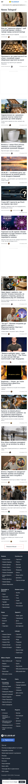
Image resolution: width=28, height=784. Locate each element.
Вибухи (4, 663)
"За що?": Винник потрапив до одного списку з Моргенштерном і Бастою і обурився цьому (13, 326)
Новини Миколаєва (7, 584)
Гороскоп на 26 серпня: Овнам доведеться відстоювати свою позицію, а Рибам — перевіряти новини (14, 234)
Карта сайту (5, 766)
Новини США (6, 637)
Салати (18, 723)
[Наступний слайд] (26, 5)
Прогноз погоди (20, 580)
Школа (18, 572)
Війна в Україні (5, 657)
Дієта (17, 620)
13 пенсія (5, 713)
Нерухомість (5, 599)
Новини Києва (6, 559)
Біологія (4, 620)
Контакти (4, 761)
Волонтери (5, 671)
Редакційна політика (7, 750)
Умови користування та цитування (11, 753)
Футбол (18, 592)
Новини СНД (5, 642)
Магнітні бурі (19, 650)
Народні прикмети (21, 685)
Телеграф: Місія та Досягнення (10, 768)
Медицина (19, 570)
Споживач (19, 637)
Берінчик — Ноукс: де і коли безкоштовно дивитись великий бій (12, 383)
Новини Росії (5, 639)
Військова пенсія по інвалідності (7, 722)
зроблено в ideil (6, 779)
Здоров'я (17, 612)
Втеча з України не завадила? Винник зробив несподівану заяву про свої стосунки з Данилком (13, 474)
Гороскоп (18, 634)
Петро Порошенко (7, 699)
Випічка (18, 713)
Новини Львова (6, 570)
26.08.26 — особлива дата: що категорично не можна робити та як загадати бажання (13, 174)
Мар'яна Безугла (7, 702)
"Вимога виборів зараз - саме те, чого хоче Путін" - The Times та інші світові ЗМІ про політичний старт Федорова (13, 356)
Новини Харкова (7, 562)
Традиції (18, 687)
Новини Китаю (6, 644)
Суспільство (18, 556)
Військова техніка (7, 674)
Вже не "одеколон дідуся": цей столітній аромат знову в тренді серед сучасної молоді (13, 30)
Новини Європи (6, 634)
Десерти (18, 720)
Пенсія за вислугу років (7, 728)
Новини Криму (6, 581)
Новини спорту (19, 589)
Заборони (19, 690)
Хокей (17, 600)
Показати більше (11, 546)
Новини (3, 556)
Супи (17, 718)
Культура (18, 644)
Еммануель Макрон (7, 691)
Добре (22, 782)
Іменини (18, 695)
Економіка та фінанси (5, 590)
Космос (4, 618)
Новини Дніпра (6, 564)
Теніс (17, 598)
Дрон (3, 623)
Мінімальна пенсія (7, 725)
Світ (2, 631)
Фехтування (19, 605)
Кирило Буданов (6, 697)
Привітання (19, 652)
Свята (17, 679)
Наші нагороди (6, 758)
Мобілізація (18, 657)
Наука (3, 612)
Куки (15, 782)
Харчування (19, 618)
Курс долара (5, 604)
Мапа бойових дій (7, 661)
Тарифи (4, 602)
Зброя (4, 668)
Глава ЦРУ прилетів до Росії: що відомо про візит (13, 203)
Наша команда (6, 763)
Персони (3, 679)
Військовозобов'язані (22, 668)
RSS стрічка (5, 771)
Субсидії (18, 567)
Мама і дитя (19, 615)
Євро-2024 (19, 603)
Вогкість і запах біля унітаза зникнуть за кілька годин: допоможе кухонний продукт (12, 146)
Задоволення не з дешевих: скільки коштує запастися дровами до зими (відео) (12, 117)
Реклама (4, 755)
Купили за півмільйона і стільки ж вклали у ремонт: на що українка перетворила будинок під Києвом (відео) (13, 413)
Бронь (17, 663)
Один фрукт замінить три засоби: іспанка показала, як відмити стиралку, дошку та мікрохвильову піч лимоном (12, 295)
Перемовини (5, 666)
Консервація (19, 715)
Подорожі (18, 642)
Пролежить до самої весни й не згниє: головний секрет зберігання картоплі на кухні (14, 58)
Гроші (4, 594)
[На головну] (14, 2)
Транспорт (5, 596)
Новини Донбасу (7, 579)
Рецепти (17, 710)
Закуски (18, 726)
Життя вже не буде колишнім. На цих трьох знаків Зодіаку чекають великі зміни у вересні (14, 503)
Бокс (17, 595)
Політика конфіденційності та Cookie (12, 748)
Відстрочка (19, 666)
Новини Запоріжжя (7, 572)
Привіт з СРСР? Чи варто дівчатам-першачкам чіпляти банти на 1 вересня (13, 533)
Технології (5, 615)
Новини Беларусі (7, 647)
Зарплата (18, 559)
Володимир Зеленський (5, 683)
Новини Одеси (6, 567)
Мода (17, 639)
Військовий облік (20, 671)
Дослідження (19, 626)
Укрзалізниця (6, 607)
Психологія (19, 623)
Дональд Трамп (6, 686)
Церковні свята (20, 682)
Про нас (4, 745)
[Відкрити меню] (2, 2)
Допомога (19, 577)
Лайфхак (18, 647)
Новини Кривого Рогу (6, 575)
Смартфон (5, 626)
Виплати (18, 564)
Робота (18, 562)
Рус (26, 1)
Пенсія (3, 710)
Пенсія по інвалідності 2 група (6, 717)
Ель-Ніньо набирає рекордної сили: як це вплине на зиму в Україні (13, 444)
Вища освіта (19, 575)
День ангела (19, 692)
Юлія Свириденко (7, 704)
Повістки (18, 661)
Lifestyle (17, 631)
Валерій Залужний (7, 694)
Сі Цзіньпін (5, 689)
